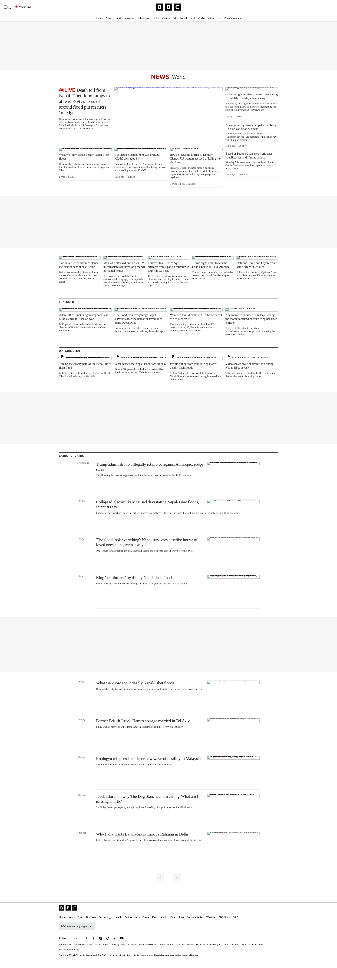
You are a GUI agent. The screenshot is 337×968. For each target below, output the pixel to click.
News (109, 18)
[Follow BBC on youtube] (122, 938)
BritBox (237, 917)
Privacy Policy (118, 944)
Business (129, 18)
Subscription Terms (83, 944)
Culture (166, 18)
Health (155, 18)
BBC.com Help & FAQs (236, 944)
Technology (142, 18)
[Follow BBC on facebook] (94, 938)
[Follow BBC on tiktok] (108, 938)
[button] (7, 7)
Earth (193, 18)
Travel (183, 18)
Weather (211, 917)
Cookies (132, 944)
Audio (201, 18)
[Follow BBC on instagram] (101, 938)
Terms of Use (65, 944)
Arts (175, 18)
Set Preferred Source (69, 949)
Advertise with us (185, 944)
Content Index (256, 944)
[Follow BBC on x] (87, 938)
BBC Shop (224, 917)
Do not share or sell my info (209, 944)
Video (210, 18)
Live (219, 18)
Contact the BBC (166, 944)
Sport (118, 18)
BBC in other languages (74, 926)
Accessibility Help (147, 944)
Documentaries (232, 18)
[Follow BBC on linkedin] (115, 938)
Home (99, 18)
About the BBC (102, 944)
